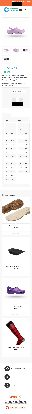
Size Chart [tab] (7, 115)
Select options (16, 314)
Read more (16, 233)
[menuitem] (20, 9)
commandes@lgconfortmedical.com (20, 1)
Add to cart (17, 104)
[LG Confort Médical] (13, 9)
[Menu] (19, 9)
